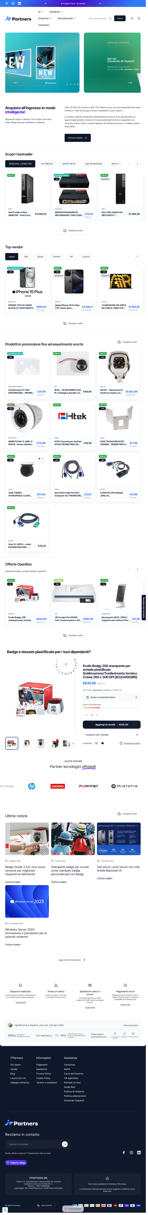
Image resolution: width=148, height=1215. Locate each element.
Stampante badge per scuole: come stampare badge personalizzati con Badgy (70, 870)
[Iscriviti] (65, 1144)
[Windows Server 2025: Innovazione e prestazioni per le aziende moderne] (27, 901)
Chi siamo (15, 1064)
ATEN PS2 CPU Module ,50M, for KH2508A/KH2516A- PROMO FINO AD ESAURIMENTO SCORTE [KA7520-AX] (112, 494)
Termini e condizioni (46, 1082)
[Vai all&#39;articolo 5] (69, 743)
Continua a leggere (13, 882)
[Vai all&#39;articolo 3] (40, 743)
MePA (67, 1069)
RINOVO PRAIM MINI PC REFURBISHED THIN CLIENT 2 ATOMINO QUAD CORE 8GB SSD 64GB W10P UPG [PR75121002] (69, 214)
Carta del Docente (73, 1073)
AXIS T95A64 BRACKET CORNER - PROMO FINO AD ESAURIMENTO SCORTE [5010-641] (113, 443)
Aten (56, 489)
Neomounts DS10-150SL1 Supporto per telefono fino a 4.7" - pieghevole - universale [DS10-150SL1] (116, 619)
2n (55, 387)
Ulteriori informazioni (131, 1025)
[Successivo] (100, 3)
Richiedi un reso (72, 1082)
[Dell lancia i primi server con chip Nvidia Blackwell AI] (119, 839)
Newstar (106, 614)
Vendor (14, 1069)
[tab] (20, 164)
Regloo (11, 302)
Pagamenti (42, 1064)
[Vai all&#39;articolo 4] (55, 743)
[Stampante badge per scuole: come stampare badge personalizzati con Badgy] (73, 839)
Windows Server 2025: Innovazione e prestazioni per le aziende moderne (26, 933)
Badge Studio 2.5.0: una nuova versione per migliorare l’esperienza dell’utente (25, 870)
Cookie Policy (43, 1078)
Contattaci (69, 1064)
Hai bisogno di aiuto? (132, 743)
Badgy (11, 614)
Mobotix (12, 438)
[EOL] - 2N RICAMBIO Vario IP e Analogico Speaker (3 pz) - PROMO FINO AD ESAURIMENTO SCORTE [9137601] (67, 391)
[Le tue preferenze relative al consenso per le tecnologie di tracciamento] (5, 1210)
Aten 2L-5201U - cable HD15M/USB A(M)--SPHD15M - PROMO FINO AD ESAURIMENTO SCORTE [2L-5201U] (22, 546)
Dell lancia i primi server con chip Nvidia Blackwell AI (118, 868)
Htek (56, 438)
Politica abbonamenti (75, 1096)
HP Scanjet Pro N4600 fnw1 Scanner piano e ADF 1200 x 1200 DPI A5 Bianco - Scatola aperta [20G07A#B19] (68, 619)
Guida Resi (69, 1087)
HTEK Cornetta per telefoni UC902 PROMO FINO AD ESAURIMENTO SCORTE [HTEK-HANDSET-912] (68, 443)
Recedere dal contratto (144, 607)
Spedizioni (41, 1069)
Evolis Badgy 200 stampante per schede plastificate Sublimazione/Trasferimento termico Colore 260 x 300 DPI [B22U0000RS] (21, 619)
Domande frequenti (74, 1100)
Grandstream (15, 387)
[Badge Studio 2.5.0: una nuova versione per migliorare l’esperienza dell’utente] (27, 839)
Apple (58, 302)
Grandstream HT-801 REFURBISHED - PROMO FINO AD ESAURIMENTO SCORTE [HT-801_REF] (20, 391)
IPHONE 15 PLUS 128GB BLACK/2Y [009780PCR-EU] (21, 307)
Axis (102, 438)
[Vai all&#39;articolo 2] (26, 743)
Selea (103, 387)
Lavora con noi (18, 1078)
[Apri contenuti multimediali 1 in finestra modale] (40, 699)
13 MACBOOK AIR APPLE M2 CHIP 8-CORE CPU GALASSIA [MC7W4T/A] (114, 307)
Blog (12, 1073)
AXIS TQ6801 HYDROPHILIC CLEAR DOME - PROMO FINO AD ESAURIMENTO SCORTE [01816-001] (20, 494)
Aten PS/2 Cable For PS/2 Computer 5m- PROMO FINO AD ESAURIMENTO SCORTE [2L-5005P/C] (68, 494)
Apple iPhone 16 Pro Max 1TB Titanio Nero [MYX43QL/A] (67, 307)
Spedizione (97, 690)
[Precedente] (46, 3)
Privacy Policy (43, 1073)
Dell (10, 209)
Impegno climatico (19, 1082)
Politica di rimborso (74, 1091)
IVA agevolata (71, 1078)
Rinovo (58, 209)
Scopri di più (21, 1002)
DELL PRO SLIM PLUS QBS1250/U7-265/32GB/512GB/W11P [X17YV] (114, 214)
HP (56, 614)
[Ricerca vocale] (110, 18)
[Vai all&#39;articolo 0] (11, 743)
